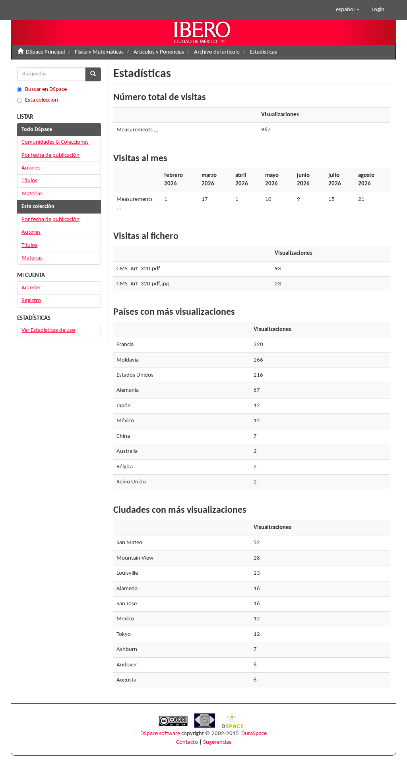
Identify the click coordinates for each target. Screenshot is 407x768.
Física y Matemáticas (99, 52)
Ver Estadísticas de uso (48, 330)
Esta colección (41, 100)
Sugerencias (217, 742)
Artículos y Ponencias (159, 52)
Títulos (29, 181)
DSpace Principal (45, 52)
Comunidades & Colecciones (55, 142)
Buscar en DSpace (46, 89)
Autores (31, 168)
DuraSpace (254, 734)
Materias (32, 194)
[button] (348, 10)
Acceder (31, 288)
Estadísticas (263, 52)
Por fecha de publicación (50, 155)
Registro (31, 301)
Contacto (187, 742)
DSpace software (160, 734)
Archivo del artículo (217, 52)
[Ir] (93, 74)
